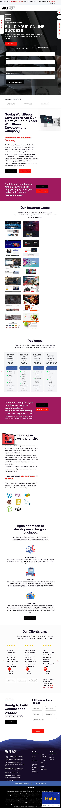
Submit (38, 731)
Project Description (11, 73)
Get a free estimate (30, 618)
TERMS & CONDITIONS (41, 783)
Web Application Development (35, 771)
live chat (53, 1)
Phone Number (10, 66)
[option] (9, 104)
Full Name (9, 51)
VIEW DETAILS (10, 390)
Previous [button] (1, 370)
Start (13, 368)
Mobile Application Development (44, 756)
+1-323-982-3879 (13, 775)
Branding (43, 760)
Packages (51, 759)
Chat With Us (11, 171)
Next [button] (58, 660)
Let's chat (11, 721)
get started (52, 3)
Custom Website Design (33, 756)
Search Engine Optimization (44, 768)
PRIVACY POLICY (30, 783)
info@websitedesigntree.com (12, 777)
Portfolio (51, 754)
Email (8, 58)
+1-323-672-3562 (44, 1)
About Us (51, 757)
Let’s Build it (11, 43)
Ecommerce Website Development (35, 766)
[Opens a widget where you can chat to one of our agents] (50, 799)
